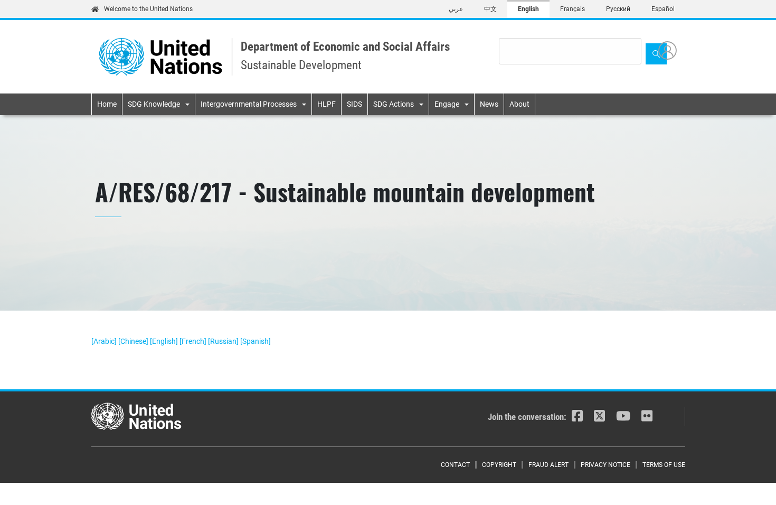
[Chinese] (134, 341)
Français (572, 9)
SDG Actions (393, 104)
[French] (193, 341)
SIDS (354, 104)
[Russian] (224, 341)
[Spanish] (255, 341)
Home (107, 104)
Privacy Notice (605, 465)
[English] (164, 341)
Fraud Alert (548, 465)
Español (663, 9)
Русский (618, 9)
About (519, 104)
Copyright (499, 465)
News (489, 104)
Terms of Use (663, 465)
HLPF (326, 104)
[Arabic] (104, 341)
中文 (490, 9)
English (528, 9)
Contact (455, 465)
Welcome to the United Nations (148, 9)
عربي (456, 9)
